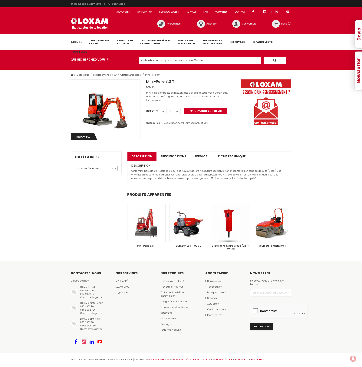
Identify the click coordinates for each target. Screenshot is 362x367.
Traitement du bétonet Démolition (155, 42)
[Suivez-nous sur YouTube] (100, 341)
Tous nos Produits (170, 329)
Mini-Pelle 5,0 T (146, 246)
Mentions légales (222, 359)
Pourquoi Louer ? (216, 292)
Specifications (173, 156)
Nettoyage (237, 42)
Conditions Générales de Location (191, 359)
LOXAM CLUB (122, 286)
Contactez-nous (216, 309)
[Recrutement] (161, 24)
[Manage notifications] (353, 359)
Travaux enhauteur (125, 42)
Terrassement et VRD (105, 74)
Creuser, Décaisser (130, 74)
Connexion (118, 3)
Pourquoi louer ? (169, 11)
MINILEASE (121, 281)
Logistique (121, 292)
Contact (240, 11)
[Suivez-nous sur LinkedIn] (92, 341)
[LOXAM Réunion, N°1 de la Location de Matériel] (89, 23)
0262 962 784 (88, 293)
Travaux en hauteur (171, 286)
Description (141, 156)
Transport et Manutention (174, 307)
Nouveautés (123, 11)
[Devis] (276, 24)
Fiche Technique (232, 156)
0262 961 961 (87, 290)
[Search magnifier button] (275, 60)
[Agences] (201, 24)
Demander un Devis (208, 111)
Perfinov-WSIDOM (159, 359)
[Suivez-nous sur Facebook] (76, 341)
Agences (211, 23)
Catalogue (83, 74)
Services (191, 11)
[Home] (72, 74)
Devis (359, 34)
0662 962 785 (88, 309)
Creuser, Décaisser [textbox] (95, 168)
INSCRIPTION (261, 326)
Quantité (152, 111)
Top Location (144, 11)
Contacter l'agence (91, 297)
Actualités (221, 11)
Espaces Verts (262, 42)
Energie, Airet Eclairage (186, 42)
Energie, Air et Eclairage (173, 301)
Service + (202, 156)
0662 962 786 (88, 325)
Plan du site (241, 359)
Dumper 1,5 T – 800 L (188, 246)
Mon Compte (214, 315)
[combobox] (96, 168)
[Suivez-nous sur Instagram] (83, 341)
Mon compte (249, 23)
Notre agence (80, 280)
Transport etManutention (212, 42)
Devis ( (286, 23)
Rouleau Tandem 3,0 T (272, 246)
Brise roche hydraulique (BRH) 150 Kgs (230, 247)
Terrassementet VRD (99, 42)
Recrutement (174, 23)
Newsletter (358, 70)
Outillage (80, 52)
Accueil (76, 42)
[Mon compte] (236, 24)
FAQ (205, 11)
